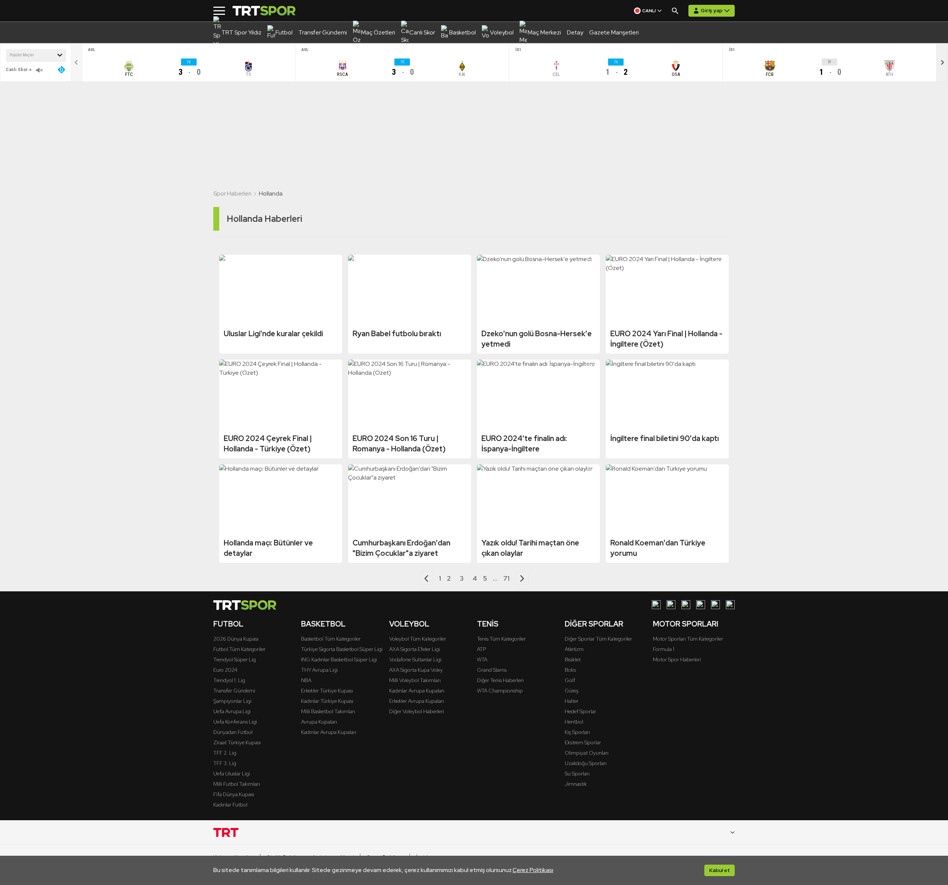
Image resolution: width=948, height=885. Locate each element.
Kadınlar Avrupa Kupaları (328, 732)
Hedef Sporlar (580, 711)
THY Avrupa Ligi (319, 670)
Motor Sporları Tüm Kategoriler (688, 638)
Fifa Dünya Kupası (233, 794)
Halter (571, 701)
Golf (570, 680)
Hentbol (574, 721)
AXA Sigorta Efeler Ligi (414, 649)
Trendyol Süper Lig (234, 659)
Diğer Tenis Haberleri (500, 680)
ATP (481, 649)
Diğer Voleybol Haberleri (416, 711)
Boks (570, 670)
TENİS (487, 624)
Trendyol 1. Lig (229, 680)
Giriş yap (711, 10)
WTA (482, 659)
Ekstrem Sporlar (583, 742)
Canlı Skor (17, 69)
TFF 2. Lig (224, 752)
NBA (306, 680)
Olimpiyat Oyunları (586, 752)
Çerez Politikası (533, 870)
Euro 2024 (225, 670)
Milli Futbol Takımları (236, 784)
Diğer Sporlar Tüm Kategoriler (598, 638)
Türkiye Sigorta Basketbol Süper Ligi (342, 649)
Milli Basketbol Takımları (328, 711)
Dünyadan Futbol (233, 732)
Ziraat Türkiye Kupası (237, 742)
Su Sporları (577, 773)
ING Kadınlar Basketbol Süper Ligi (339, 659)
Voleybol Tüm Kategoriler (417, 638)
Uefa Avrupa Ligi (232, 711)
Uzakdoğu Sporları (586, 763)
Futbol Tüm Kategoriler (239, 649)
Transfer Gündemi (234, 690)
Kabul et (719, 870)
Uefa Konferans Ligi (235, 721)
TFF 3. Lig (224, 763)
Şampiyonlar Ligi (232, 701)
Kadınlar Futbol (230, 804)
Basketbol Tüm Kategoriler (331, 638)
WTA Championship (500, 690)
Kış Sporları (577, 732)
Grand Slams (492, 670)
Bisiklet (573, 659)
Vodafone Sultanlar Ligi (415, 659)
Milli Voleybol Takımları (415, 680)
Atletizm (574, 649)
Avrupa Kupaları (319, 721)
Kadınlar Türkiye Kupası (327, 701)
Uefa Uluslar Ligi (231, 773)
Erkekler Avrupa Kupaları (416, 701)
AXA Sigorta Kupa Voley (416, 670)
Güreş (571, 690)
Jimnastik (576, 784)
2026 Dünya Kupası (235, 638)
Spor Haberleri (232, 193)
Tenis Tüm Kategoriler (501, 638)
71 (506, 578)
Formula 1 (663, 649)
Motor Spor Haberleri (677, 659)
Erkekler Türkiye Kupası (327, 690)
